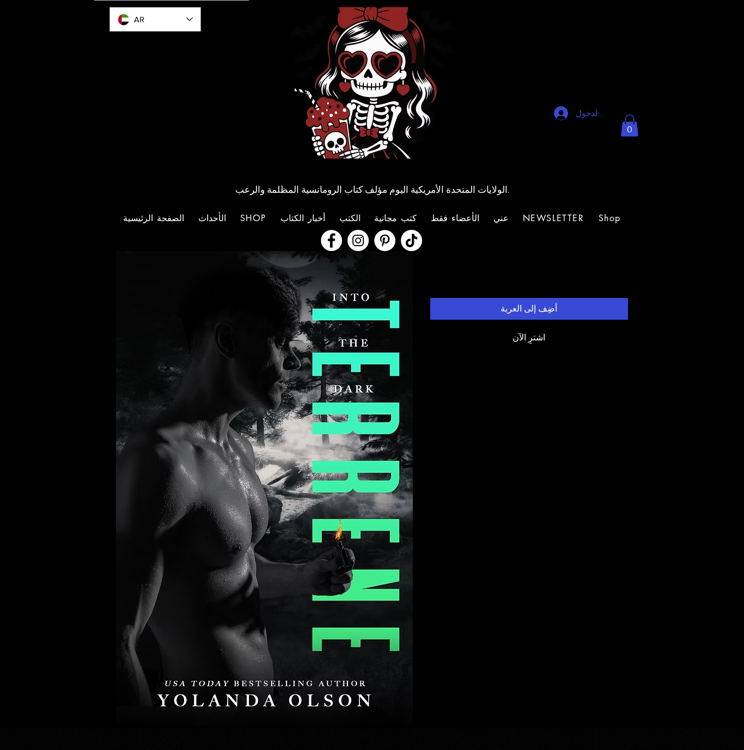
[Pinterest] (384, 240)
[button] (629, 125)
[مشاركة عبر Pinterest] (478, 432)
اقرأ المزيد (447, 402)
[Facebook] (331, 240)
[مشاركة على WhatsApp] (458, 432)
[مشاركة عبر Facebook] (499, 432)
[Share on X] (437, 432)
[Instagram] (358, 240)
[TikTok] (411, 240)
